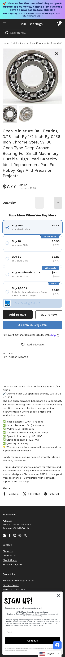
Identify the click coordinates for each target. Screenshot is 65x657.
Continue (32, 640)
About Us (8, 551)
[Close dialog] (59, 595)
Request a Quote (13, 564)
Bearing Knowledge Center (18, 580)
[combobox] (32, 32)
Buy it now (49, 314)
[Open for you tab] (57, 645)
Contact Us (9, 555)
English (50, 653)
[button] (58, 23)
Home (6, 43)
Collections (19, 43)
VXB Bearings (32, 24)
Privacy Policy (11, 585)
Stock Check (10, 560)
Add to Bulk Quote (32, 325)
